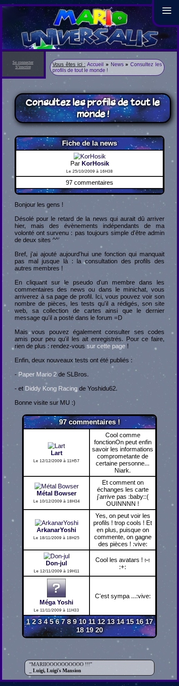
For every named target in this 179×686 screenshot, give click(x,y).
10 (82, 622)
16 (139, 622)
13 (110, 622)
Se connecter (22, 62)
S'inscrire (23, 66)
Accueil (95, 64)
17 (149, 622)
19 (89, 630)
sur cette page (106, 345)
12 (101, 622)
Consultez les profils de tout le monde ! (107, 67)
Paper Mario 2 (37, 374)
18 (80, 630)
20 (99, 630)
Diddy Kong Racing (51, 388)
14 (120, 622)
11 (91, 622)
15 (130, 622)
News (117, 64)
